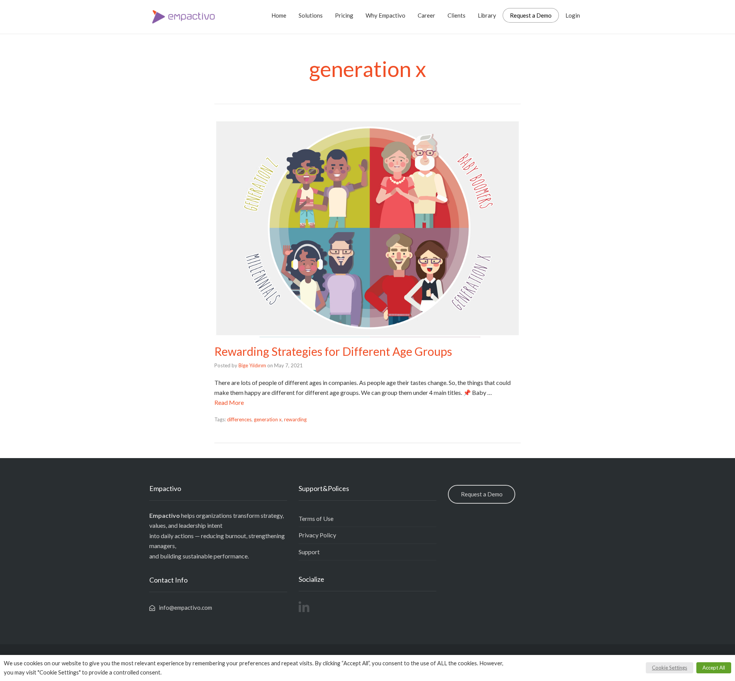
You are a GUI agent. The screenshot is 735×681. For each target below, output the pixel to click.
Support (309, 551)
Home (278, 15)
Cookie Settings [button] (669, 668)
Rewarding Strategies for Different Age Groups (333, 351)
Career (426, 15)
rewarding (295, 419)
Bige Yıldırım (252, 365)
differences (239, 419)
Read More (229, 402)
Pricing (344, 15)
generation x (268, 419)
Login (572, 15)
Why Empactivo (385, 15)
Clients (457, 15)
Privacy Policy (317, 535)
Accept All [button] (713, 668)
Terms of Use (316, 518)
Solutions (311, 15)
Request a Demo (531, 15)
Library (487, 15)
